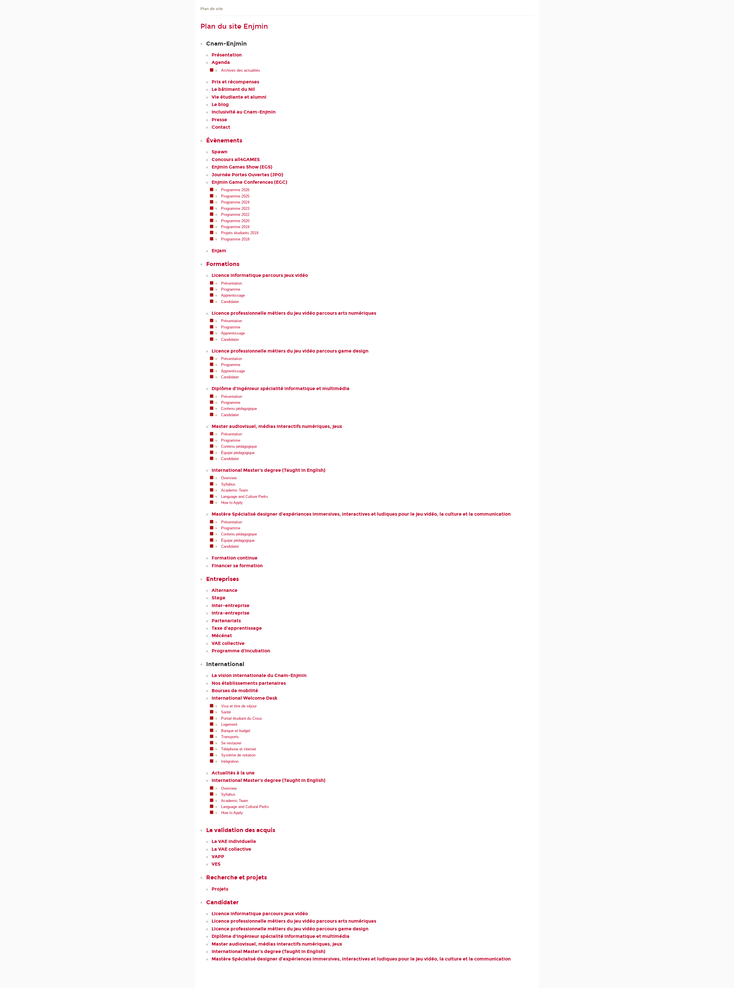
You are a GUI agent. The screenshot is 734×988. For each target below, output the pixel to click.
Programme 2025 (235, 196)
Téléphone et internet (238, 749)
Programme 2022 (235, 214)
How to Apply (232, 502)
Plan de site (211, 9)
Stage (218, 597)
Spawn (219, 151)
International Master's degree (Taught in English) (268, 470)
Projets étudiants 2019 (239, 233)
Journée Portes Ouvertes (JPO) (247, 174)
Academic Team (234, 490)
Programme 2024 (235, 202)
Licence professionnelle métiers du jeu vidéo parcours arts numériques (294, 313)
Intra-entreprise (230, 613)
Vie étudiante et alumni (239, 97)
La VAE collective (231, 849)
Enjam (219, 250)
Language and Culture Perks (244, 496)
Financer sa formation (237, 565)
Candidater (230, 302)
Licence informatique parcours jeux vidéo (260, 275)
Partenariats (226, 620)
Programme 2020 (235, 221)
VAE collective (228, 643)
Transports (230, 737)
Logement (229, 724)
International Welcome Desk (245, 698)
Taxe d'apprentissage (237, 628)
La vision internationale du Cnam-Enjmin (259, 675)
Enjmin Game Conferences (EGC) (249, 182)
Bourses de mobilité (235, 690)
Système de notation (238, 755)
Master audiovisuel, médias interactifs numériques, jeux (277, 426)
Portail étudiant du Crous (241, 718)
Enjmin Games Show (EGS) (242, 167)
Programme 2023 (235, 208)
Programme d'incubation (241, 651)
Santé (226, 712)
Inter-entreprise (230, 605)
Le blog (220, 104)
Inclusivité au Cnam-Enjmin (244, 112)
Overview (229, 478)
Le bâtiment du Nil (233, 89)
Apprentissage (233, 295)
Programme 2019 (235, 227)
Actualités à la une (233, 773)
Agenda (221, 62)
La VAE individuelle (234, 841)
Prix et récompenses (235, 82)
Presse (219, 119)
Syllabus (228, 484)
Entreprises (222, 579)
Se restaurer (231, 743)
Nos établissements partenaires (249, 683)
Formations (222, 264)
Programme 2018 (235, 239)
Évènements (224, 140)
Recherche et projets (236, 877)
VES (216, 864)
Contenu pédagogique (239, 408)
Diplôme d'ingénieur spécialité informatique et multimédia (281, 388)
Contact (221, 127)
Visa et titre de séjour (239, 706)
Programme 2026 (235, 190)
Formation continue (234, 558)
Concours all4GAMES (236, 159)
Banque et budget (235, 731)
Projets (220, 889)
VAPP (218, 856)
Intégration (230, 761)
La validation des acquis (240, 830)
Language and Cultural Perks (245, 807)
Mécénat (222, 635)
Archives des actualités (240, 70)
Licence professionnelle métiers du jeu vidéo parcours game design (290, 351)
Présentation (227, 55)
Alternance (224, 590)
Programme (230, 289)
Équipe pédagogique (238, 453)
